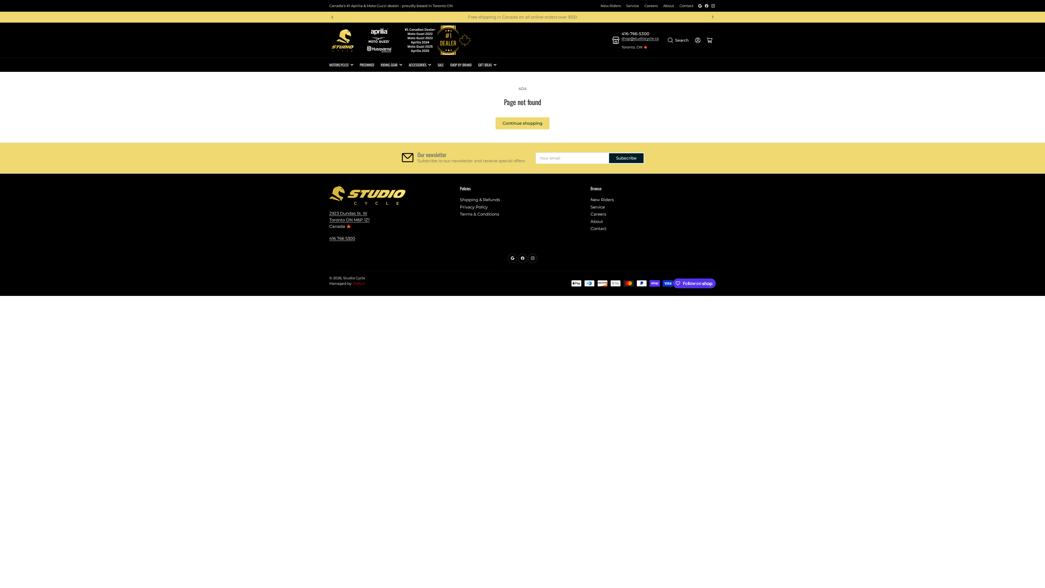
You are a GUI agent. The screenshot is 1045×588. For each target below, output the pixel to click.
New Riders (611, 6)
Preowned (367, 65)
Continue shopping (522, 123)
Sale (441, 65)
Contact (686, 6)
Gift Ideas (485, 65)
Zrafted (358, 283)
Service (632, 6)
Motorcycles (339, 65)
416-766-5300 (635, 33)
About (668, 6)
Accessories (417, 65)
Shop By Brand (461, 65)
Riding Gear (389, 65)
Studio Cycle (354, 278)
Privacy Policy (474, 207)
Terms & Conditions (479, 214)
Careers (651, 6)
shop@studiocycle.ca (640, 38)
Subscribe (626, 158)
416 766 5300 (342, 238)
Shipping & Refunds (480, 199)
